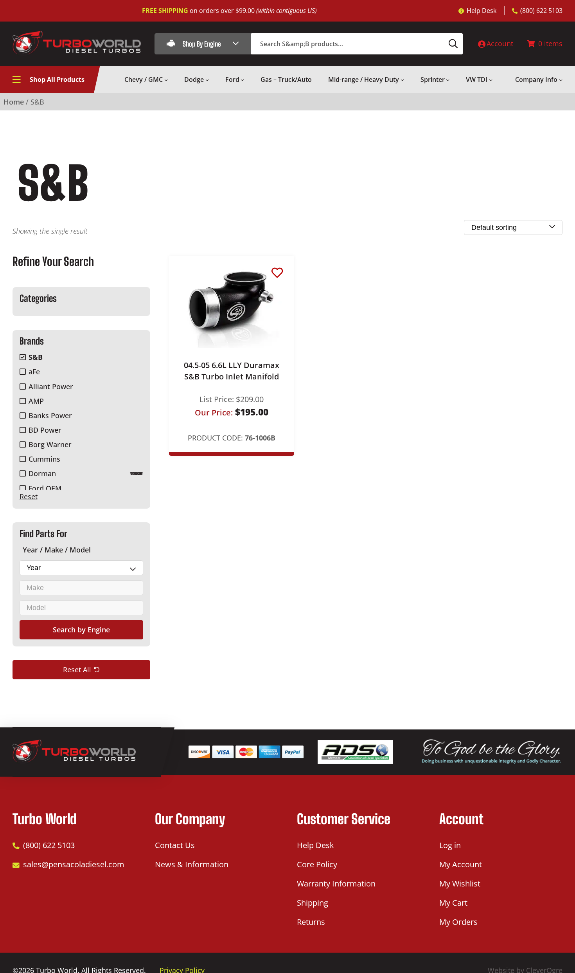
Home (14, 102)
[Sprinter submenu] (447, 79)
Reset (29, 496)
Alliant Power (51, 386)
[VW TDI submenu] (490, 79)
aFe (34, 371)
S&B (36, 357)
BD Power (45, 430)
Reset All (77, 669)
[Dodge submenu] (207, 79)
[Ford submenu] (242, 79)
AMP (36, 401)
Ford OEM (45, 488)
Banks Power (50, 415)
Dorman (42, 473)
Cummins (44, 459)
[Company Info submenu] (560, 79)
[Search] (453, 43)
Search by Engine (81, 629)
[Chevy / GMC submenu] (166, 79)
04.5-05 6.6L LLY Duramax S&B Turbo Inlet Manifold (231, 371)
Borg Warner (50, 444)
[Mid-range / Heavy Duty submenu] (402, 79)
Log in (450, 845)
